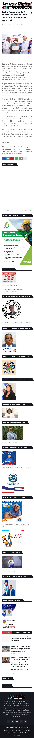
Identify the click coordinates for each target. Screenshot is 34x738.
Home (6, 730)
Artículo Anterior (8, 210)
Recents (17, 633)
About (12, 730)
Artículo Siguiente (25, 210)
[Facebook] (4, 158)
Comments (27, 633)
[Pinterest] (12, 158)
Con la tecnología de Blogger (13, 289)
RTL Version (26, 730)
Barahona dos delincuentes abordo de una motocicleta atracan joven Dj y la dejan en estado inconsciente (21, 649)
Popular (7, 633)
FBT (28, 727)
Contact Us (23, 733)
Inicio (3, 9)
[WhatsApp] (16, 158)
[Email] (21, 158)
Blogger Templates (18, 727)
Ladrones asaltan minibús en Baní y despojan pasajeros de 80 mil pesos (21, 638)
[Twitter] (8, 158)
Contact (18, 730)
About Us (15, 733)
